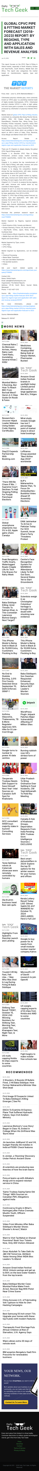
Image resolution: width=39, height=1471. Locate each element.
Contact (19, 1446)
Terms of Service (19, 1448)
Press (19, 1441)
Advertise (19, 1444)
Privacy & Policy (19, 1450)
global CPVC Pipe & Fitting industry (25, 115)
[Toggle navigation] (34, 8)
